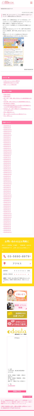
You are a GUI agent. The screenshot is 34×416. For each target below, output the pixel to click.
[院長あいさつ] (17, 289)
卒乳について (15, 403)
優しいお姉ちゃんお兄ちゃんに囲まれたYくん (15, 114)
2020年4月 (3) (7, 148)
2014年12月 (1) (7, 232)
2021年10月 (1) (7, 135)
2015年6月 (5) (7, 224)
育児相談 (3, 401)
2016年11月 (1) (7, 194)
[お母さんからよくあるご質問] (17, 320)
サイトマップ (22, 403)
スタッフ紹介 (28, 401)
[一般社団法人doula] (17, 329)
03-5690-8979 (11, 385)
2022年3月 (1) (7, 133)
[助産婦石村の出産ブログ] (17, 312)
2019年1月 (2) (7, 168)
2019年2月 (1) (7, 167)
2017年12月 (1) (7, 181)
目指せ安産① (7, 96)
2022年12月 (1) (7, 129)
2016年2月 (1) (7, 209)
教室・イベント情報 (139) (10, 84)
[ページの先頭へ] (27, 397)
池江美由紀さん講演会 (9, 103)
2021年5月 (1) (7, 140)
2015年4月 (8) (7, 228)
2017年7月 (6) (7, 189)
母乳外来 (14, 401)
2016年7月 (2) (7, 202)
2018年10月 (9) (7, 174)
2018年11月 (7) (7, 172)
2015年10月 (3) (7, 217)
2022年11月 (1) (7, 131)
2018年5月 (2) (7, 176)
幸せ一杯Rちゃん (8, 115)
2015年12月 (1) (7, 213)
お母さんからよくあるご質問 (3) (12, 81)
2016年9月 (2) (7, 198)
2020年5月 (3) (7, 146)
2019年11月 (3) (7, 152)
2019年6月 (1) (7, 159)
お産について (18, 400)
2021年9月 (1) (7, 137)
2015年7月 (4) (7, 222)
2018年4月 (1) (7, 178)
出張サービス (20, 401)
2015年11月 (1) (7, 215)
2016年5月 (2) (7, 206)
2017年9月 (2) (7, 185)
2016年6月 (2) (7, 204)
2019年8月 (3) (7, 155)
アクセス (8, 401)
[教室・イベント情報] (17, 303)
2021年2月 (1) (7, 142)
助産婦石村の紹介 (9, 400)
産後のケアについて (6, 403)
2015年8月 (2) (7, 221)
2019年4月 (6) (7, 163)
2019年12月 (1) (7, 150)
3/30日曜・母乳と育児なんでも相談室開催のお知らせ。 (17, 101)
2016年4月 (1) (7, 207)
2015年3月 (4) (7, 230)
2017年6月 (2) (7, 191)
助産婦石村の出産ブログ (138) (11, 82)
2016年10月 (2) (7, 196)
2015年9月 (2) (7, 219)
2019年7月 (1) (7, 157)
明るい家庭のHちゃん (9, 112)
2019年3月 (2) (7, 165)
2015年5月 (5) (7, 226)
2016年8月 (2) (7, 200)
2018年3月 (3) (7, 180)
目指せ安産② (7, 94)
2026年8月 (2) (7, 125)
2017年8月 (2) (7, 187)
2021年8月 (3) (7, 139)
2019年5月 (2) (7, 161)
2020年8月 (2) (7, 144)
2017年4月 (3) (7, 193)
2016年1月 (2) (7, 211)
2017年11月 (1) (7, 183)
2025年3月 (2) (7, 127)
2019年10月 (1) (7, 153)
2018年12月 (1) (7, 170)
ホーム (2, 400)
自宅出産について (27, 400)
